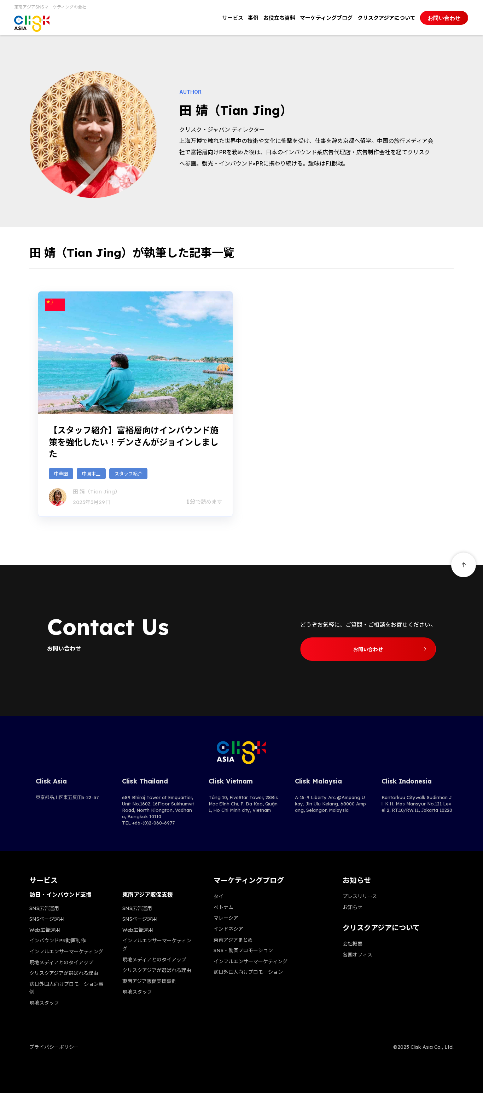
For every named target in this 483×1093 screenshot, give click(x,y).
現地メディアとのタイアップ (61, 962)
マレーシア (226, 918)
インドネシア (228, 929)
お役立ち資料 (279, 18)
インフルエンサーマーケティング (66, 951)
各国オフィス (357, 955)
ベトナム (223, 907)
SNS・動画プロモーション (243, 950)
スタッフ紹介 (128, 473)
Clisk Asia (51, 781)
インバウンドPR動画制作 (57, 940)
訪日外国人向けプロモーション (248, 972)
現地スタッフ (44, 1003)
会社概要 (352, 944)
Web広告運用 (44, 930)
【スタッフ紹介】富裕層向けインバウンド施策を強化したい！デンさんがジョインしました (134, 442)
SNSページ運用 (46, 919)
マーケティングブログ (326, 18)
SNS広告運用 (44, 908)
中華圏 (61, 473)
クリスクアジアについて (386, 18)
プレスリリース (360, 896)
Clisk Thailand (145, 781)
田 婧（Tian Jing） (96, 491)
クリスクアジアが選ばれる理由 (63, 973)
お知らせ (352, 907)
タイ (218, 896)
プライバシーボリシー (54, 1047)
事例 (253, 18)
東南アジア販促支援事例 (149, 981)
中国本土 (91, 473)
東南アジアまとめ (233, 940)
